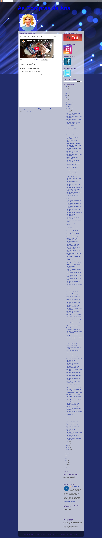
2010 (66, 466)
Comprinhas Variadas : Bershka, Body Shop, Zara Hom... (73, 123)
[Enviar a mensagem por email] (42, 60)
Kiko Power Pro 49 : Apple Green (73, 176)
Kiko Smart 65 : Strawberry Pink (73, 329)
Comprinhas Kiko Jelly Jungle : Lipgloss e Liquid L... (72, 152)
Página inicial (42, 109)
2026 (66, 86)
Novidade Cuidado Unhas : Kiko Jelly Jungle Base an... (73, 164)
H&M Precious (69, 198)
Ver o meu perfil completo (69, 501)
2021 (66, 95)
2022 (66, 93)
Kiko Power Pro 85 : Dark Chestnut (73, 228)
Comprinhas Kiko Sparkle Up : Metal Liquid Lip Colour (74, 146)
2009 (66, 467)
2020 (66, 97)
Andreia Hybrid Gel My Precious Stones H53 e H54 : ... (73, 172)
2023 (66, 92)
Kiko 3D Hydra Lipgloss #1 (71, 345)
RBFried (63, 534)
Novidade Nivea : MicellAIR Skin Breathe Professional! (73, 128)
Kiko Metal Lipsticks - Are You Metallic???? (72, 138)
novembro (68, 104)
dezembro (68, 102)
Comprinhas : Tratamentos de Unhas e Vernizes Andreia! (72, 170)
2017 (66, 453)
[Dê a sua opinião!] (43, 60)
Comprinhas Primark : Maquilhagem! (70, 215)
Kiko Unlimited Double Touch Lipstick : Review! (72, 158)
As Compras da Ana (44, 8)
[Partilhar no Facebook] (46, 60)
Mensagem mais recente (27, 109)
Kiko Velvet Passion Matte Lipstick (73, 143)
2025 (66, 88)
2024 (66, 90)
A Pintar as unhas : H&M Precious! (73, 197)
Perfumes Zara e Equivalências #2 (73, 262)
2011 (66, 464)
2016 (66, 455)
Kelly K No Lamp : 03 (70, 125)
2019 (66, 99)
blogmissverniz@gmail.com (69, 479)
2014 (66, 458)
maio (67, 443)
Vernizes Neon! (69, 401)
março (67, 447)
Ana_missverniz (75, 486)
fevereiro (68, 449)
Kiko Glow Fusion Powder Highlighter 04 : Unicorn (71, 141)
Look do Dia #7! (69, 174)
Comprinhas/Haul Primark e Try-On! (74, 187)
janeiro (67, 451)
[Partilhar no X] (44, 60)
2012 (66, 462)
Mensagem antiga (55, 109)
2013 (66, 460)
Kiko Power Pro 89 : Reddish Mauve (74, 392)
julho (67, 111)
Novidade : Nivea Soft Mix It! (72, 132)
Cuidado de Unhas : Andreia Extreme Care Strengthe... (72, 167)
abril (67, 445)
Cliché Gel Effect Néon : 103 (72, 421)
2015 (66, 457)
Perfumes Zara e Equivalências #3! (73, 399)
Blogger (75, 534)
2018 (66, 101)
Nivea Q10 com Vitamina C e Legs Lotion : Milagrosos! (73, 114)
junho (67, 441)
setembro (68, 108)
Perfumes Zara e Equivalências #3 (73, 261)
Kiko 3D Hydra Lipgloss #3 (71, 341)
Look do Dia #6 (69, 327)
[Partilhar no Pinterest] (47, 60)
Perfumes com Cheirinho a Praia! (73, 256)
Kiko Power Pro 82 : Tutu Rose (72, 350)
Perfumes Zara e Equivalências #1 (73, 264)
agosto (67, 110)
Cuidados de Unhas (70, 352)
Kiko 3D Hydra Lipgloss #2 (71, 343)
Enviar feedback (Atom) (31, 111)
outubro (68, 106)
